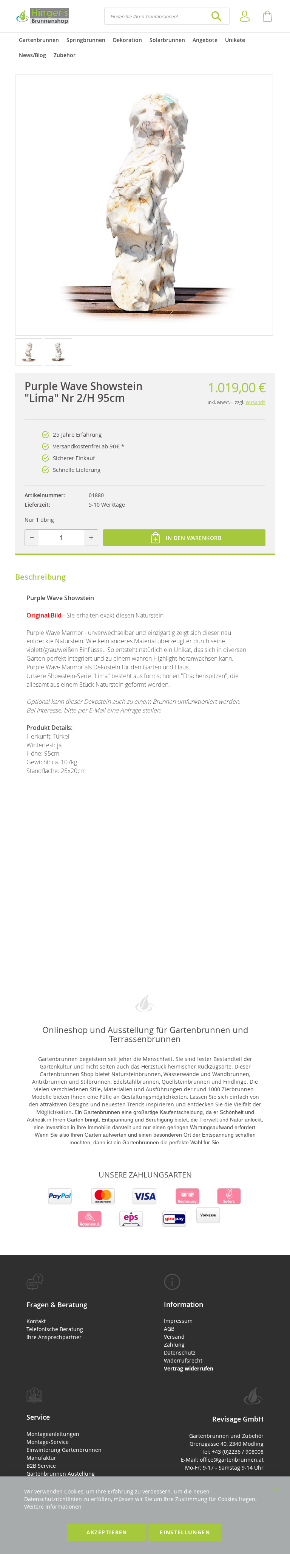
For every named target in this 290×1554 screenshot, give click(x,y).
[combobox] (167, 16)
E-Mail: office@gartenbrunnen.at (222, 1459)
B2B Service (41, 1465)
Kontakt (36, 1321)
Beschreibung (40, 577)
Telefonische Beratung (54, 1329)
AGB (169, 1328)
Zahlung (174, 1344)
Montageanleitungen (52, 1433)
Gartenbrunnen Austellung (60, 1473)
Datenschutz (180, 1352)
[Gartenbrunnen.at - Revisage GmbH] (42, 16)
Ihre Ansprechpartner (54, 1337)
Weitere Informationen (53, 1506)
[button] (30, 352)
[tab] (76, 1307)
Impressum (178, 1320)
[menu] (145, 48)
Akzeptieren (106, 1532)
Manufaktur (41, 1457)
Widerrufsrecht (183, 1360)
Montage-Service (47, 1441)
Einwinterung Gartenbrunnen (64, 1449)
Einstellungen (185, 1532)
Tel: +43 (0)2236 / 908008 (233, 1451)
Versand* (255, 402)
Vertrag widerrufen (188, 1368)
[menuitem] (39, 40)
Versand (174, 1336)
